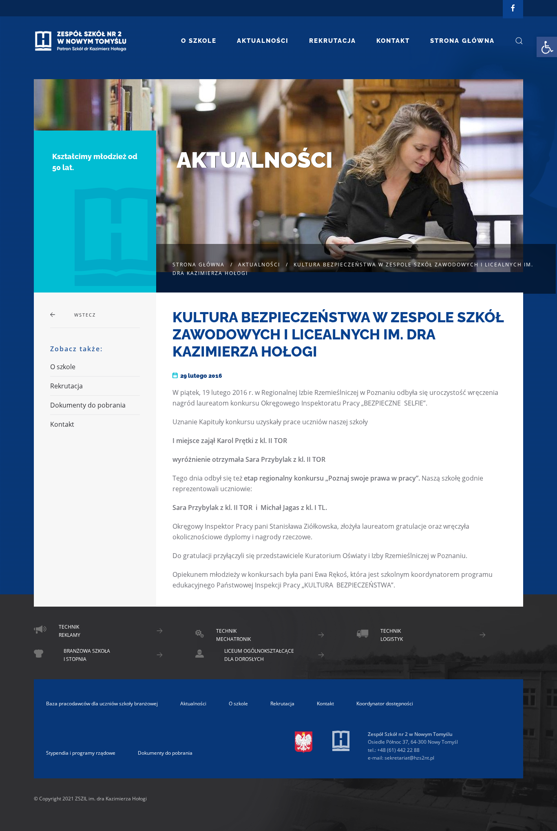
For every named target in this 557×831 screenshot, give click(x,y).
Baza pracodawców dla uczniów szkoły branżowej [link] (102, 703)
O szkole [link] (199, 40)
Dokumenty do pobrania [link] (88, 405)
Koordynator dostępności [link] (384, 703)
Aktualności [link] (263, 40)
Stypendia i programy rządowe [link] (80, 752)
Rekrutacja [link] (332, 40)
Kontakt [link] (393, 40)
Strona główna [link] (462, 40)
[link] (547, 47)
